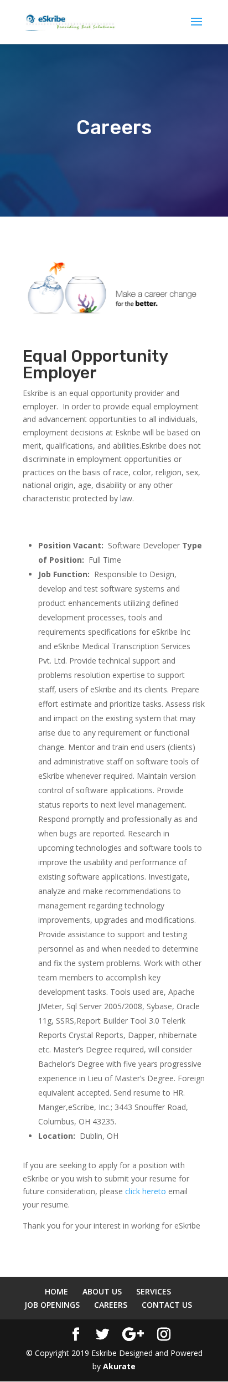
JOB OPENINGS (52, 1304)
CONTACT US (167, 1304)
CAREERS (110, 1304)
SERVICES (153, 1291)
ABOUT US (102, 1291)
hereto (154, 1191)
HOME (56, 1291)
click (133, 1191)
